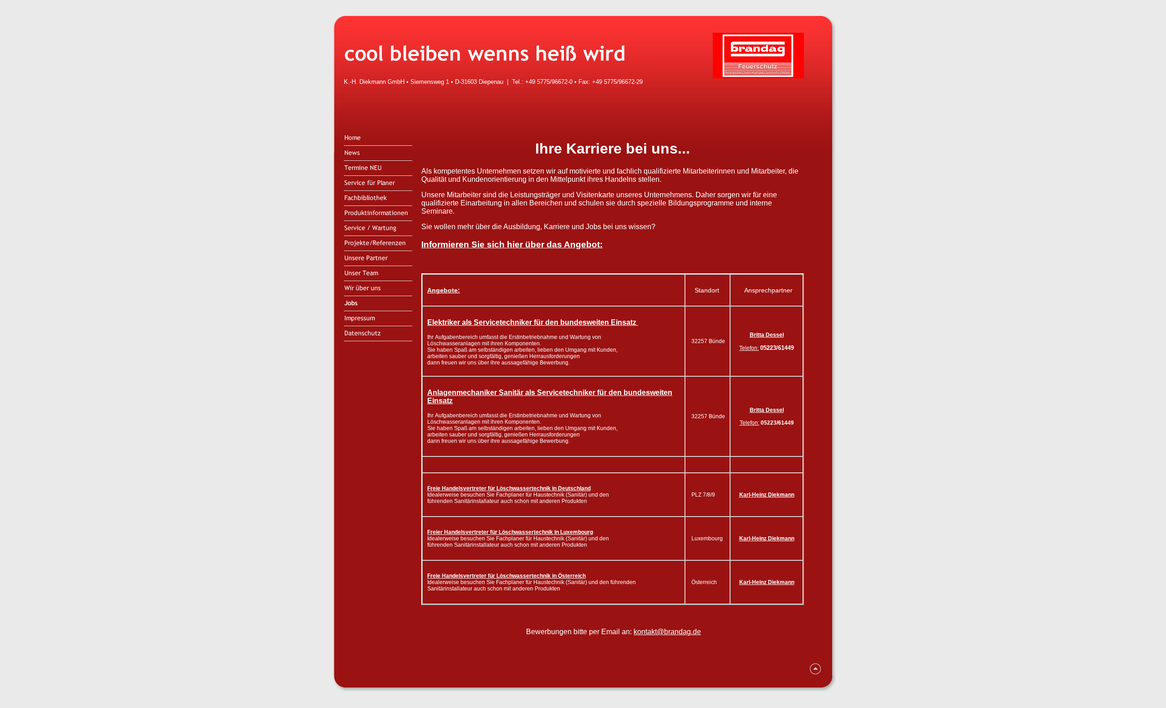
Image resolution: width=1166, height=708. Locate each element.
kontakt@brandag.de (667, 632)
